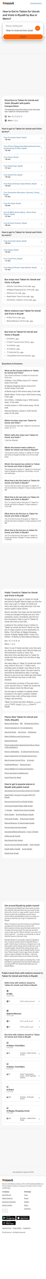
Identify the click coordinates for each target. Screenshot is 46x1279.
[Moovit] (8, 3)
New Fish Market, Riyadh (24, 814)
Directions (27, 1209)
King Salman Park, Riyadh (14, 840)
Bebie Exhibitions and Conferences (17, 736)
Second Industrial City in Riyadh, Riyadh (19, 802)
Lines (26, 1195)
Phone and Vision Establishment (16, 773)
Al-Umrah (30, 760)
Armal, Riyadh (27, 849)
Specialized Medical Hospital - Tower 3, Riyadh (21, 832)
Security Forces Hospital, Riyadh (16, 845)
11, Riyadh (8, 810)
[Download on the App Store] (22, 1218)
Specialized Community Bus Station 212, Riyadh (22, 791)
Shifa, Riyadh (9, 814)
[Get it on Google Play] (8, 1218)
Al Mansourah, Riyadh (12, 836)
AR (5, 1210)
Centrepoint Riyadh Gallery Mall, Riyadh (19, 806)
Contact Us (26, 1228)
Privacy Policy (17, 1228)
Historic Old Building (12, 752)
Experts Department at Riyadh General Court (21, 756)
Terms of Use (6, 1228)
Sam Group (22, 732)
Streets (26, 1202)
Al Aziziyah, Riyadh (11, 819)
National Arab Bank (11, 723)
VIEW (33, 286)
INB (21, 723)
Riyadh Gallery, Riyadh (12, 849)
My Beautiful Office (31, 723)
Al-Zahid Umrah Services (30, 752)
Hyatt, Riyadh (34, 845)
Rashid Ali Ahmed (11, 741)
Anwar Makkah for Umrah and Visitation (19, 769)
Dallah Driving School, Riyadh (24, 810)
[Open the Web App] (8, 1223)
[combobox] (23, 26)
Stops (26, 1205)
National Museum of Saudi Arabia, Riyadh (19, 823)
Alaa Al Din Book (10, 732)
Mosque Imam (25, 764)
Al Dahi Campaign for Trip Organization (19, 728)
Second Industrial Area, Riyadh (16, 827)
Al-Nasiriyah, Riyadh (27, 819)
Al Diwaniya (32, 732)
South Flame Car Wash (13, 777)
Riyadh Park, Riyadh (12, 853)
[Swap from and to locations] (37, 28)
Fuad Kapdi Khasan (11, 764)
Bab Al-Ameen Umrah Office (15, 760)
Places (26, 1198)
